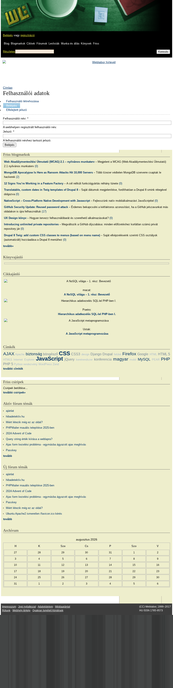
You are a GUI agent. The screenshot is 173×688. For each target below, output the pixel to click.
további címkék (13, 368)
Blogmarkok (18, 43)
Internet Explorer (24, 359)
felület (117, 354)
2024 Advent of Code (18, 433)
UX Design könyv (15, 218)
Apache (19, 354)
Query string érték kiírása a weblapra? (29, 439)
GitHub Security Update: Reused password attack (36, 207)
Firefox (129, 353)
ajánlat (10, 410)
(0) (36, 166)
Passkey (11, 450)
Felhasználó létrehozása (22, 101)
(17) (44, 211)
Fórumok (41, 43)
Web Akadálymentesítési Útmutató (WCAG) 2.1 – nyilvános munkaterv (49, 161)
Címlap (7, 87)
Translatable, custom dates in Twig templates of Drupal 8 (41, 189)
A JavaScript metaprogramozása (87, 333)
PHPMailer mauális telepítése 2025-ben (30, 427)
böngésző (50, 354)
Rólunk (6, 610)
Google (142, 354)
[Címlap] (17, 11)
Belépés (8, 35)
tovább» (8, 246)
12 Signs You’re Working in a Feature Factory (33, 183)
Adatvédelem (45, 606)
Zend (56, 364)
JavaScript (49, 359)
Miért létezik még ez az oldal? (24, 422)
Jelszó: (8, 131)
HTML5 (7, 359)
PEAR (155, 359)
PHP (165, 359)
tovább (7, 455)
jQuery (69, 359)
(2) (17, 176)
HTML (153, 354)
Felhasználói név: (15, 118)
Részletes (9, 51)
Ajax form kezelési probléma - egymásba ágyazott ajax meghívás (46, 444)
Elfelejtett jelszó (16, 109)
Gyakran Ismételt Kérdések (47, 610)
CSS (64, 353)
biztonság (34, 354)
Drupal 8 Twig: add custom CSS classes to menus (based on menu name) (52, 235)
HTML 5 (164, 354)
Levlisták (54, 43)
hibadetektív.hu (15, 416)
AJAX (8, 353)
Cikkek (31, 43)
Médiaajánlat (62, 606)
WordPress (45, 364)
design (85, 354)
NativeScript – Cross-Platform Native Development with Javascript (47, 200)
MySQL (144, 359)
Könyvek (86, 43)
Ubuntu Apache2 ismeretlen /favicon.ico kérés (34, 513)
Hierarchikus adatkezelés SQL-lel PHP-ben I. (87, 314)
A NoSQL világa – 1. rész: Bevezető (87, 294)
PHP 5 (8, 364)
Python (18, 364)
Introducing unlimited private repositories (31, 224)
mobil (133, 359)
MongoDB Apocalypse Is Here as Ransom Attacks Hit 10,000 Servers (48, 172)
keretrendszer (84, 359)
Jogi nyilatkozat (27, 606)
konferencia (103, 359)
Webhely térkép (21, 610)
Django (96, 354)
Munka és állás (70, 43)
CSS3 (75, 354)
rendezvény (30, 364)
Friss (96, 43)
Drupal (108, 354)
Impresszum (9, 606)
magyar (120, 359)
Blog (6, 43)
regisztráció (27, 35)
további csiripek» (14, 392)
